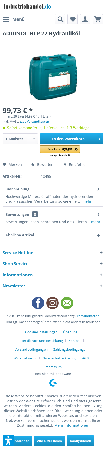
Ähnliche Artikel (19, 234)
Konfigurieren (80, 440)
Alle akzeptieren (49, 440)
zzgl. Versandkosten (34, 121)
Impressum (53, 367)
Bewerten (45, 164)
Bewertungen (17, 214)
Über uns (70, 332)
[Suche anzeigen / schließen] (60, 19)
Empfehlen (78, 164)
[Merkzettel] (72, 19)
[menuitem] (13, 19)
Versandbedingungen (31, 349)
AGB (85, 358)
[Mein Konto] (85, 19)
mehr (86, 201)
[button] (60, 151)
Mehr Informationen (71, 425)
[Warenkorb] (98, 19)
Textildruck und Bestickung (42, 340)
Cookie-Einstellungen (41, 332)
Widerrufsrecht (25, 358)
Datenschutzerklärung (59, 358)
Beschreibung (17, 189)
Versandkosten (88, 316)
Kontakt (74, 340)
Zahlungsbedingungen (70, 349)
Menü (18, 19)
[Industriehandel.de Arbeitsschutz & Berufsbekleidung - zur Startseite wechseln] (28, 7)
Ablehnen (22, 440)
